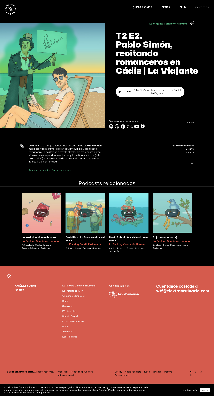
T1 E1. (43, 213)
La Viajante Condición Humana (168, 23)
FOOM (65, 326)
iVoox (147, 371)
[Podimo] (143, 126)
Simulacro (67, 306)
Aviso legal (62, 371)
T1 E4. (174, 213)
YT (200, 7)
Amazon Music (122, 375)
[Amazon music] (130, 126)
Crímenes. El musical (73, 295)
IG (196, 7)
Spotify (118, 371)
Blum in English (70, 316)
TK (207, 7)
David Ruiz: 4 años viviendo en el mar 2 (128, 239)
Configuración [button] (190, 390)
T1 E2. (87, 213)
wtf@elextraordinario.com (182, 291)
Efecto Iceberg (70, 311)
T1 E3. (130, 213)
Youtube (157, 371)
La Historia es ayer (72, 290)
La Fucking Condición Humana (40, 241)
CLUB (183, 7)
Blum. (65, 301)
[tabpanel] (41, 221)
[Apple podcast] (117, 126)
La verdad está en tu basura (39, 237)
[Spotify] (111, 126)
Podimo (168, 371)
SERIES (166, 7)
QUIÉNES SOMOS (142, 7)
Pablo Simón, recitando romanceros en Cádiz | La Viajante (153, 92)
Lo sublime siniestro (73, 321)
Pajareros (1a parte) (165, 237)
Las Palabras (69, 336)
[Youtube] (136, 126)
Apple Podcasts (133, 371)
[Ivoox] (123, 126)
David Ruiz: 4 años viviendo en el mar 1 (85, 239)
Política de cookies (66, 375)
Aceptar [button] (205, 390)
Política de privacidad (82, 371)
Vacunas (67, 331)
